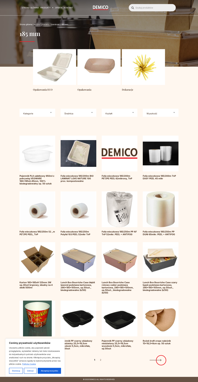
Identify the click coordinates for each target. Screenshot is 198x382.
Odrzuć (30, 371)
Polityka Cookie (29, 364)
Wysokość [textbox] (152, 113)
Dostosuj (16, 371)
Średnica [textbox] (68, 113)
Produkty (45, 7)
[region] (35, 358)
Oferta (58, 7)
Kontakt (68, 7)
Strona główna (30, 7)
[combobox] (37, 113)
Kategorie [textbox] (28, 113)
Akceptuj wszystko (49, 371)
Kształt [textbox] (108, 113)
